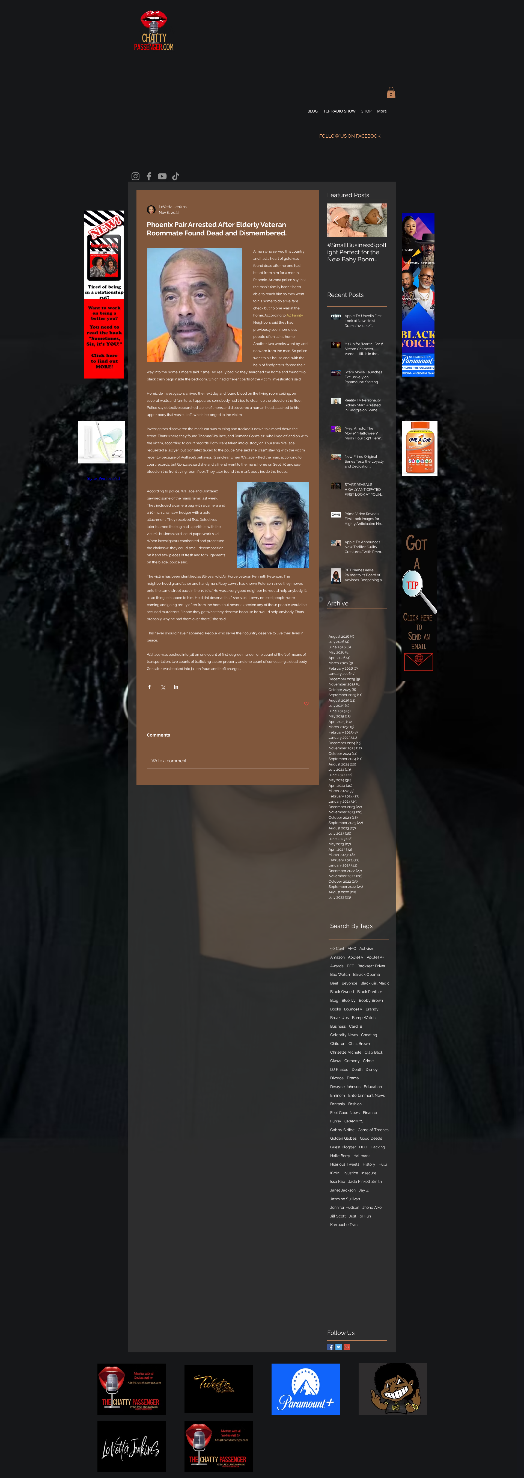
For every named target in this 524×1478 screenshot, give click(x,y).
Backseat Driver (371, 966)
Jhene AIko (372, 1207)
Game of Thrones (373, 1130)
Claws (335, 1061)
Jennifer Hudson (344, 1207)
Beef (334, 983)
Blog (334, 1000)
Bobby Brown (371, 1000)
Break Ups (339, 1017)
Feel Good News (345, 1112)
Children (337, 1043)
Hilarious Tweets (344, 1164)
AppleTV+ (375, 957)
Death (357, 1069)
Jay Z (364, 1190)
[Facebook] (149, 176)
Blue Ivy (349, 1000)
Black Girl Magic (375, 983)
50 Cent (337, 948)
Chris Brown (359, 1043)
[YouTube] (162, 176)
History (369, 1164)
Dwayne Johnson (345, 1086)
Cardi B (355, 1026)
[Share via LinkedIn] (176, 687)
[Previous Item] (336, 220)
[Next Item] (378, 220)
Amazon (337, 957)
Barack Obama (366, 974)
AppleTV (356, 957)
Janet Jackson (343, 1190)
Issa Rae (337, 1181)
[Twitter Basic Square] (338, 1347)
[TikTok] (175, 176)
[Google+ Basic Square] (347, 1347)
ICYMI (335, 1173)
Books (335, 1009)
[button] (391, 92)
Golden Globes (343, 1138)
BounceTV (353, 1009)
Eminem (337, 1095)
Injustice (351, 1173)
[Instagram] (135, 176)
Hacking (378, 1147)
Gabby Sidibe (342, 1130)
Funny (335, 1121)
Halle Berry (340, 1156)
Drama (353, 1078)
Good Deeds (371, 1138)
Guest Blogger (343, 1147)
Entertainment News (366, 1095)
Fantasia (337, 1104)
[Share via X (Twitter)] (162, 687)
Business (338, 1026)
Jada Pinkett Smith (365, 1181)
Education (373, 1086)
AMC (352, 948)
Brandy (372, 1009)
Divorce (337, 1078)
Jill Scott (338, 1216)
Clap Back (374, 1052)
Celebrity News (344, 1035)
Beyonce (349, 983)
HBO (363, 1147)
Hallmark (361, 1156)
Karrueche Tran (344, 1224)
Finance (370, 1112)
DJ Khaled (339, 1069)
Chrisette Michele (345, 1052)
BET (350, 966)
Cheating (369, 1035)
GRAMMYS (354, 1121)
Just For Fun (360, 1216)
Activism (366, 948)
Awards (337, 966)
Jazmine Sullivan (345, 1199)
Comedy (352, 1061)
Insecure (368, 1173)
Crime (368, 1061)
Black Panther (369, 991)
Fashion (355, 1104)
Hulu (383, 1164)
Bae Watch (340, 974)
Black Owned (342, 991)
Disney (372, 1069)
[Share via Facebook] (149, 687)
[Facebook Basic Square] (330, 1347)
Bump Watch (364, 1017)
